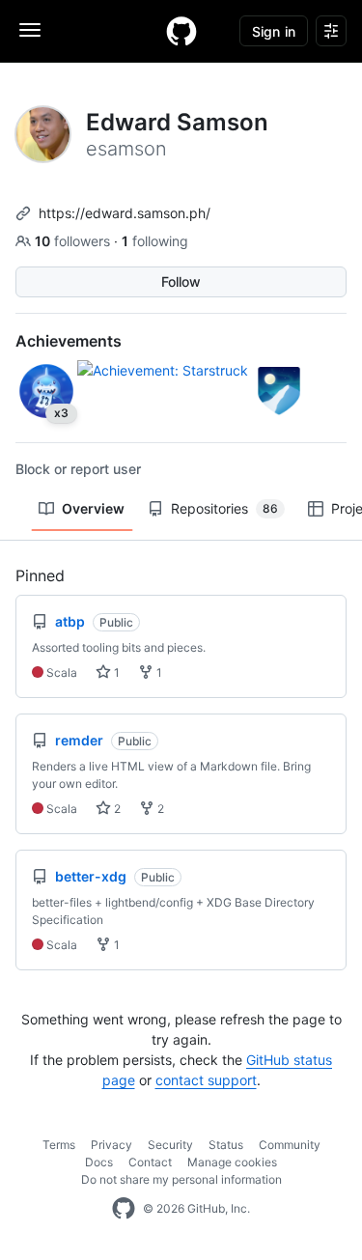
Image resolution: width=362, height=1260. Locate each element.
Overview (93, 508)
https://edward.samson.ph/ (124, 213)
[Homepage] (181, 30)
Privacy (111, 1144)
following (155, 241)
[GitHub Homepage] (123, 1208)
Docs (99, 1162)
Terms (58, 1144)
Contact (150, 1162)
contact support (206, 1080)
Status (226, 1144)
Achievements (68, 340)
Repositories (224, 508)
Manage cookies (232, 1162)
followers (74, 241)
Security (170, 1144)
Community (289, 1144)
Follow (181, 281)
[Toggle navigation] (29, 29)
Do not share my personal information (181, 1179)
